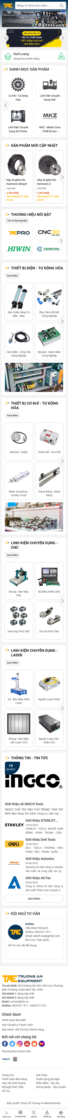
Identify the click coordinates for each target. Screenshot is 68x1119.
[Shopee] (34, 1044)
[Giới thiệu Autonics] (14, 863)
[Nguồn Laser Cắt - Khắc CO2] (49, 723)
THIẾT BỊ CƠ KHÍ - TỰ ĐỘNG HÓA (34, 405)
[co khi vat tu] (34, 517)
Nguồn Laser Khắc (49, 699)
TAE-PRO (10, 188)
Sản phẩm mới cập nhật (34, 145)
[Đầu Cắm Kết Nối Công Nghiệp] (49, 297)
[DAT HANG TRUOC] (34, 38)
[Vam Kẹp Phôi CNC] (18, 616)
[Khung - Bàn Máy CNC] (18, 576)
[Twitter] (12, 1044)
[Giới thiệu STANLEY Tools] (14, 825)
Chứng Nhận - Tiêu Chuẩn (51, 1087)
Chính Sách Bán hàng (14, 1079)
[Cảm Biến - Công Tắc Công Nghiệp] (18, 336)
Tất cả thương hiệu (17, 220)
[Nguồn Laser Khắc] (49, 684)
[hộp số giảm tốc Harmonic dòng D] (18, 164)
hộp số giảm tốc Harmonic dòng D (16, 181)
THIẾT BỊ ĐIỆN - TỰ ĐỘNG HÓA (37, 268)
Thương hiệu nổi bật (31, 214)
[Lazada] (42, 1044)
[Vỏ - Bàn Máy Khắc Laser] (18, 684)
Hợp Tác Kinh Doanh (14, 1083)
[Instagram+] (20, 1044)
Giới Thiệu (41, 1075)
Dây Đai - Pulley (19, 452)
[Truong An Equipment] (34, 19)
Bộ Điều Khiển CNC (49, 591)
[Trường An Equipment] (7, 5)
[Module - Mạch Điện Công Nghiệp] (49, 336)
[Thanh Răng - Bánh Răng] (49, 476)
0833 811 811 (43, 931)
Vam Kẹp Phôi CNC (19, 631)
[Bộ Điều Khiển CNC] (49, 576)
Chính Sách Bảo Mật (14, 1020)
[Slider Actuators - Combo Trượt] (18, 476)
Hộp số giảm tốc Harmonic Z (46, 181)
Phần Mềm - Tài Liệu (47, 1083)
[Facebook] (5, 1044)
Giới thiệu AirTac (38, 878)
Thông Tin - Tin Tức (29, 758)
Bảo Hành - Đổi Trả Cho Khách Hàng (23, 1029)
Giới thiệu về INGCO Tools (24, 804)
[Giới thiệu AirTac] (14, 882)
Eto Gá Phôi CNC (49, 631)
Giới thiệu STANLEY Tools (40, 821)
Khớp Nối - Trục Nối (49, 452)
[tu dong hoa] (34, 377)
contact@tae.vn (19, 1001)
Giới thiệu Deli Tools (41, 840)
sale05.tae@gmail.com (46, 935)
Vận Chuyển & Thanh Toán (17, 1024)
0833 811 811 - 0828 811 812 (29, 1005)
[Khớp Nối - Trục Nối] (49, 436)
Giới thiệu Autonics (40, 859)
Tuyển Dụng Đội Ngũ (48, 1079)
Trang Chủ (8, 1075)
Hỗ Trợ (6, 1091)
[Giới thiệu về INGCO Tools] (34, 781)
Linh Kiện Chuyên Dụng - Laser (34, 652)
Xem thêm (12, 275)
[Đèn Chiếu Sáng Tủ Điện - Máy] (18, 297)
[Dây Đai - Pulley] (18, 436)
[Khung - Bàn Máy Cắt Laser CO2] (18, 723)
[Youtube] (27, 1044)
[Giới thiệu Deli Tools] (14, 844)
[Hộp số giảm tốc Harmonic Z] (49, 164)
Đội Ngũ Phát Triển (13, 1087)
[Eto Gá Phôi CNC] (49, 616)
